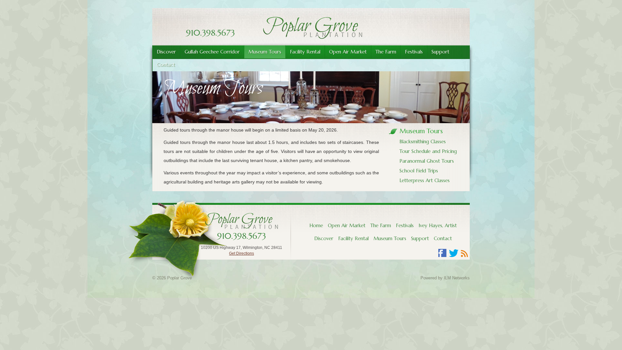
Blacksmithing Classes (422, 141)
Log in (306, 277)
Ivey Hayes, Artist (438, 225)
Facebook (442, 253)
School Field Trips (418, 171)
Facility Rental (305, 52)
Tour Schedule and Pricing (428, 151)
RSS (464, 253)
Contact (443, 238)
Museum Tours (264, 52)
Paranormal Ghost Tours (426, 161)
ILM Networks (457, 277)
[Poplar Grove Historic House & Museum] (311, 37)
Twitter (453, 253)
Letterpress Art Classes (424, 180)
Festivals (414, 52)
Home (316, 225)
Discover (166, 52)
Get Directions (241, 253)
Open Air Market (348, 52)
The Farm (385, 52)
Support (440, 52)
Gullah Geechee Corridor (212, 52)
